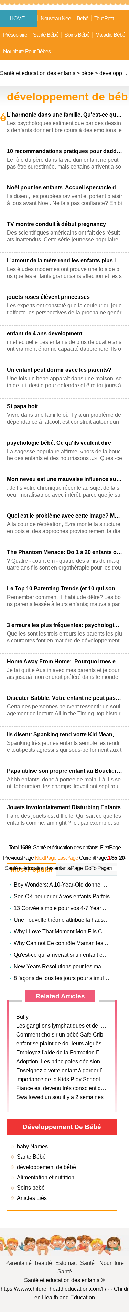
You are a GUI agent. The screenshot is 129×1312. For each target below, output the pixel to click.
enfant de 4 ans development (44, 333)
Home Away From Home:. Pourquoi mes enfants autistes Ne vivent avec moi (64, 661)
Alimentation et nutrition (45, 1177)
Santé (88, 1263)
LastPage (67, 858)
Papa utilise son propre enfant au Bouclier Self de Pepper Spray (64, 771)
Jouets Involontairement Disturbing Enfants (64, 807)
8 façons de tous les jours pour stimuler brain (68, 978)
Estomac (66, 1263)
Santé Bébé (45, 35)
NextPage (45, 858)
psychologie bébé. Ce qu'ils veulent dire (59, 443)
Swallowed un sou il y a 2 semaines (60, 1097)
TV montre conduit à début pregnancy (56, 224)
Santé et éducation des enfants (37, 73)
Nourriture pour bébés (27, 51)
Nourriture (111, 1263)
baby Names (32, 1146)
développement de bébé (46, 1167)
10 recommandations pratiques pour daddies (64, 151)
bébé (82, 18)
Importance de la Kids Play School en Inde (68, 1079)
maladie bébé (110, 35)
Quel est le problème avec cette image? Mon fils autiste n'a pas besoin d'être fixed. (64, 516)
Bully (22, 1017)
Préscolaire (15, 35)
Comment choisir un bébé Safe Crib (59, 1035)
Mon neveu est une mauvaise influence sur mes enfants (64, 479)
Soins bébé (76, 35)
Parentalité (18, 1263)
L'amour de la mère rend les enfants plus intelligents (64, 260)
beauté (43, 1263)
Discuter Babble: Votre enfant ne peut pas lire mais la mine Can (64, 698)
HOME (17, 18)
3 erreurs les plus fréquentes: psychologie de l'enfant (64, 625)
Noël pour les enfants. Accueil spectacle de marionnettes (64, 188)
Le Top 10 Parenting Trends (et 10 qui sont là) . (64, 589)
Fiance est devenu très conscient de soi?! (66, 1088)
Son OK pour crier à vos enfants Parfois (62, 896)
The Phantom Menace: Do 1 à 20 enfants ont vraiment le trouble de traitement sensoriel (64, 552)
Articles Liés (32, 1198)
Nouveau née (56, 18)
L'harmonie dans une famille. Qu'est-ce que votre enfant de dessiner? (64, 115)
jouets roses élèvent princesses (48, 297)
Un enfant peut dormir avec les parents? (59, 370)
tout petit (104, 18)
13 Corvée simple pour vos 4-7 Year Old (62, 908)
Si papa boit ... (25, 406)
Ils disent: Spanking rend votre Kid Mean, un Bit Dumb (64, 734)
